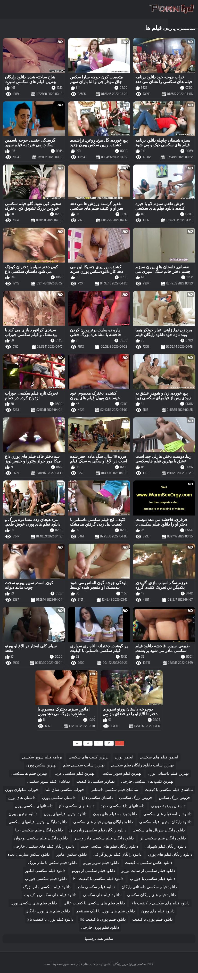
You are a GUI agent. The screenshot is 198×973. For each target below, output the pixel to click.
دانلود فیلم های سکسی (102, 895)
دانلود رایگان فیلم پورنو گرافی (117, 854)
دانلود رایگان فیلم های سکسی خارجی (44, 846)
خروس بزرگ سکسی (135, 797)
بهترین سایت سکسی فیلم (84, 765)
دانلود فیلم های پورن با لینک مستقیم (105, 911)
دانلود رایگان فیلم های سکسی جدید (109, 846)
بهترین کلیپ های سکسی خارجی (147, 781)
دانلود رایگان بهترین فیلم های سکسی (103, 822)
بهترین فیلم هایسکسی (29, 773)
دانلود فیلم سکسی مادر (96, 887)
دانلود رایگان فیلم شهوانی (165, 846)
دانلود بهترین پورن (23, 814)
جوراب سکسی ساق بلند (64, 789)
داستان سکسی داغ (97, 797)
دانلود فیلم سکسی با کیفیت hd (98, 878)
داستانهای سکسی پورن (34, 806)
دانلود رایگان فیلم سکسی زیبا (39, 830)
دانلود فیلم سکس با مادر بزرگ (52, 862)
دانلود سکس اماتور (71, 854)
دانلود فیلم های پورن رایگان (48, 911)
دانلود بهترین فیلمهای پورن (65, 814)
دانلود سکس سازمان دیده (29, 854)
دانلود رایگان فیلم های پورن (170, 854)
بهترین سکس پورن (41, 765)
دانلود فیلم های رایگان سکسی (151, 895)
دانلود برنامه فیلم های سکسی (167, 814)
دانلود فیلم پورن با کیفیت (152, 919)
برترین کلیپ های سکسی (89, 757)
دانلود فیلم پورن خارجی (100, 927)
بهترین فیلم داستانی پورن (168, 773)
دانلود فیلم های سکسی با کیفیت (50, 895)
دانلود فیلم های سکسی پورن (34, 903)
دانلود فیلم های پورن (158, 911)
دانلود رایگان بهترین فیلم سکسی (165, 822)
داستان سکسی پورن (59, 797)
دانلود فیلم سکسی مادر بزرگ (47, 887)
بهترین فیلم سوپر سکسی (121, 773)
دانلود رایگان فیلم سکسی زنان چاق (97, 830)
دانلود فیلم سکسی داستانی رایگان (149, 887)
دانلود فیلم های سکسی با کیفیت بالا (160, 903)
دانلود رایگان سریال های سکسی (159, 830)
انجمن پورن (124, 757)
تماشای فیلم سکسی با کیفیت (169, 789)
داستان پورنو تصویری (168, 806)
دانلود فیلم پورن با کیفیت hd (103, 919)
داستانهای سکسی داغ (76, 806)
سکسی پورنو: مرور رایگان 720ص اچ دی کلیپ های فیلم (111, 964)
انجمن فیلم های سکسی (159, 757)
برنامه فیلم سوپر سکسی (42, 757)
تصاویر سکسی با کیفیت (95, 781)
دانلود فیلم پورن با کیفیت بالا (50, 919)
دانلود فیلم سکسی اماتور (45, 870)
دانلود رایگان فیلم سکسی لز (163, 838)
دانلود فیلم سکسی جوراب (46, 878)
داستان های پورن (22, 797)
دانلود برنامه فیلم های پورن (115, 814)
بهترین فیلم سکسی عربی (73, 773)
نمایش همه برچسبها (99, 939)
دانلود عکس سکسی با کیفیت (148, 862)
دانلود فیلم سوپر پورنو (101, 862)
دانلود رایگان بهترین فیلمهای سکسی (38, 822)
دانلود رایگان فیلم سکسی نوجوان (41, 838)
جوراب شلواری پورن (21, 789)
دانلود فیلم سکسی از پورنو (93, 870)
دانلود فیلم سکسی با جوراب (152, 878)
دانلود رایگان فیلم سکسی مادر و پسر (104, 838)
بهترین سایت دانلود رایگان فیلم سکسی (142, 765)
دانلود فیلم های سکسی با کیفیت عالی (94, 903)
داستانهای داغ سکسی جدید (123, 806)
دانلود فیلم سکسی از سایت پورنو (148, 870)
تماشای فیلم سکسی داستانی (114, 789)
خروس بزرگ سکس (174, 797)
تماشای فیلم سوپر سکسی (48, 781)
